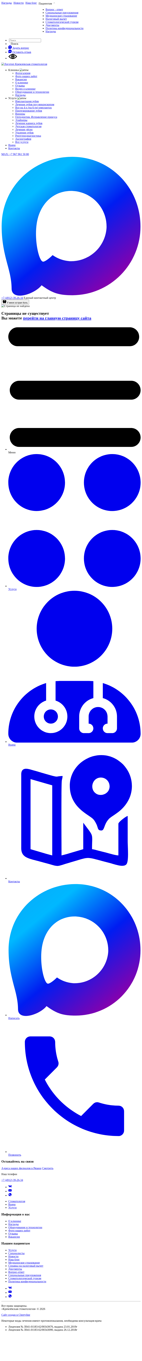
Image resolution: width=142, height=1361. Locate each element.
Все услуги (21, 142)
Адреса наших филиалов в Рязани (21, 1168)
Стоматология (16, 1201)
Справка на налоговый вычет (25, 1265)
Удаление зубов (24, 132)
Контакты (14, 148)
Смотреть (47, 1168)
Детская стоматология (28, 126)
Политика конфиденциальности (64, 28)
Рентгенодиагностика (28, 135)
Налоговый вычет (56, 18)
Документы (52, 25)
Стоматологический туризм (62, 22)
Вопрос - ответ (54, 9)
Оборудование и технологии (32, 91)
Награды (51, 31)
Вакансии (21, 79)
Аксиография (23, 138)
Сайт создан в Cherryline (15, 1314)
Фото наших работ (26, 76)
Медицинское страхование (61, 15)
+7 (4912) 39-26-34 (12, 297)
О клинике (21, 82)
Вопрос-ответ (16, 1272)
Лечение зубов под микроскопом (34, 104)
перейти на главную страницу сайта (57, 318)
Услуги (12, 1207)
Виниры (20, 113)
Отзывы (20, 85)
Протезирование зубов (28, 110)
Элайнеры (21, 120)
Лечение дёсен (24, 129)
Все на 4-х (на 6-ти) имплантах (33, 107)
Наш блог (14, 1259)
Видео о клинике (25, 88)
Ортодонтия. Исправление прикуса (36, 116)
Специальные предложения (62, 12)
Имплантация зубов (27, 101)
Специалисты (16, 1253)
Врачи (12, 145)
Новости (13, 1256)
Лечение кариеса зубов (28, 123)
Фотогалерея (22, 73)
